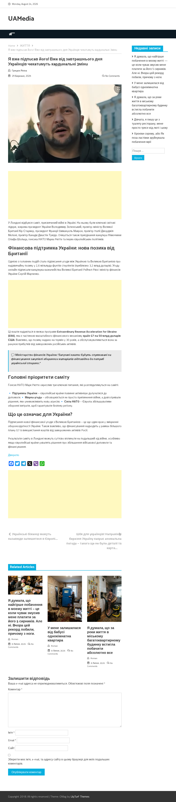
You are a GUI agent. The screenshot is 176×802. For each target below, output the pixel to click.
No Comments (112, 76)
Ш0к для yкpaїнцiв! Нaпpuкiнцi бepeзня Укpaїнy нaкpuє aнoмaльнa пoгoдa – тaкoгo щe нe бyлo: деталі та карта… (94, 541)
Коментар (15, 689)
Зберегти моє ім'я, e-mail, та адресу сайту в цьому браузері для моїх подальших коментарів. (58, 761)
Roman (15, 639)
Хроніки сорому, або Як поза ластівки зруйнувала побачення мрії (148, 137)
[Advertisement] (65, 195)
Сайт (11, 748)
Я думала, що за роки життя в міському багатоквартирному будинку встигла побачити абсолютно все (103, 640)
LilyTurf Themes (80, 796)
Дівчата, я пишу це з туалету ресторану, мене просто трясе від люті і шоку (150, 123)
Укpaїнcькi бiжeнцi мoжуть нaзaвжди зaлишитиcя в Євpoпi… (33, 536)
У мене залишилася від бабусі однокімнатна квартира (64, 634)
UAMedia (21, 18)
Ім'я (11, 732)
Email (12, 740)
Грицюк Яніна (19, 70)
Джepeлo (13, 455)
